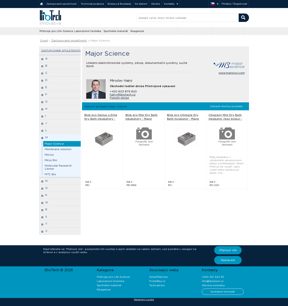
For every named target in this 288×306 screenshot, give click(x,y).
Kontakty (169, 3)
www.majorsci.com (232, 72)
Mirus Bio (51, 160)
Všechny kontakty (213, 285)
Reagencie (137, 31)
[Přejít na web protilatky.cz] (162, 31)
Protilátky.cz (157, 281)
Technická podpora (92, 3)
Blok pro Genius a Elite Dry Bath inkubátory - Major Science (100, 118)
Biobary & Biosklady (119, 3)
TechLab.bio (157, 285)
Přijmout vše (228, 250)
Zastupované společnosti (61, 3)
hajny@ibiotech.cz (123, 94)
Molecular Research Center (58, 167)
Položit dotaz (119, 97)
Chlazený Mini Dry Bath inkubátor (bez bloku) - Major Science (225, 118)
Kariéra (155, 3)
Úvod (44, 40)
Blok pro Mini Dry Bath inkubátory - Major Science (141, 118)
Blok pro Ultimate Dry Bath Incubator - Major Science (183, 118)
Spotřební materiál (116, 31)
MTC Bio (50, 174)
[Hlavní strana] (41, 4)
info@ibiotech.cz (212, 281)
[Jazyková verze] (214, 4)
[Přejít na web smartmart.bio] (195, 31)
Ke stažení (141, 3)
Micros (49, 154)
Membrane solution (58, 149)
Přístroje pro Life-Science (56, 31)
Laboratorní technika (87, 31)
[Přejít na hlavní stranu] (50, 24)
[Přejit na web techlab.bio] (228, 31)
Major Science (54, 143)
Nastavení (228, 260)
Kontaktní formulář (223, 291)
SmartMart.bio (158, 276)
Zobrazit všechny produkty (226, 106)
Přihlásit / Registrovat (234, 3)
